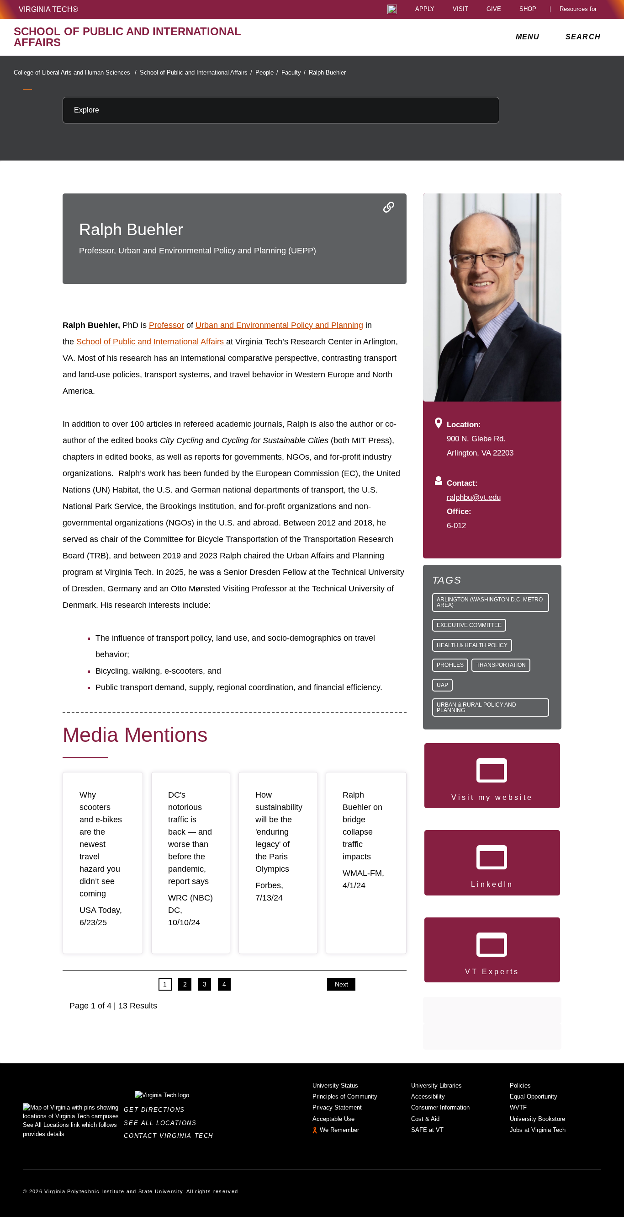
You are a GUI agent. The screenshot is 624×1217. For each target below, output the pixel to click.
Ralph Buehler (327, 72)
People (266, 72)
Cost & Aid (425, 1118)
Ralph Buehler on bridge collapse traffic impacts (362, 825)
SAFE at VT (427, 1129)
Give (494, 9)
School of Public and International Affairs (196, 72)
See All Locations (162, 1123)
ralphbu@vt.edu (474, 497)
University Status (335, 1085)
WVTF (518, 1107)
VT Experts (492, 972)
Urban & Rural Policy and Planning (476, 707)
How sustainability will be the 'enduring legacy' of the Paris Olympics (278, 832)
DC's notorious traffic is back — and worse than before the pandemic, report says (190, 838)
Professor (166, 325)
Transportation (501, 665)
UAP (442, 685)
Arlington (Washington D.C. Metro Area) (490, 602)
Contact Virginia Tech (171, 1135)
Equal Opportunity (533, 1096)
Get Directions (157, 1109)
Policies (520, 1085)
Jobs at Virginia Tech (538, 1129)
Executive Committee (469, 625)
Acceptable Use (333, 1118)
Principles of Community (344, 1096)
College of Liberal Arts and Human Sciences (75, 72)
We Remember (339, 1129)
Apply (424, 9)
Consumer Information (440, 1107)
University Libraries (436, 1085)
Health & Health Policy (472, 645)
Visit (460, 9)
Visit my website (492, 797)
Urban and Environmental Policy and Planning (279, 325)
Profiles (450, 665)
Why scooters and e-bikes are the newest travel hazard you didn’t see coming (100, 844)
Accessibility (428, 1096)
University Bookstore (537, 1118)
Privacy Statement (337, 1107)
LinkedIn (492, 884)
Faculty (293, 72)
